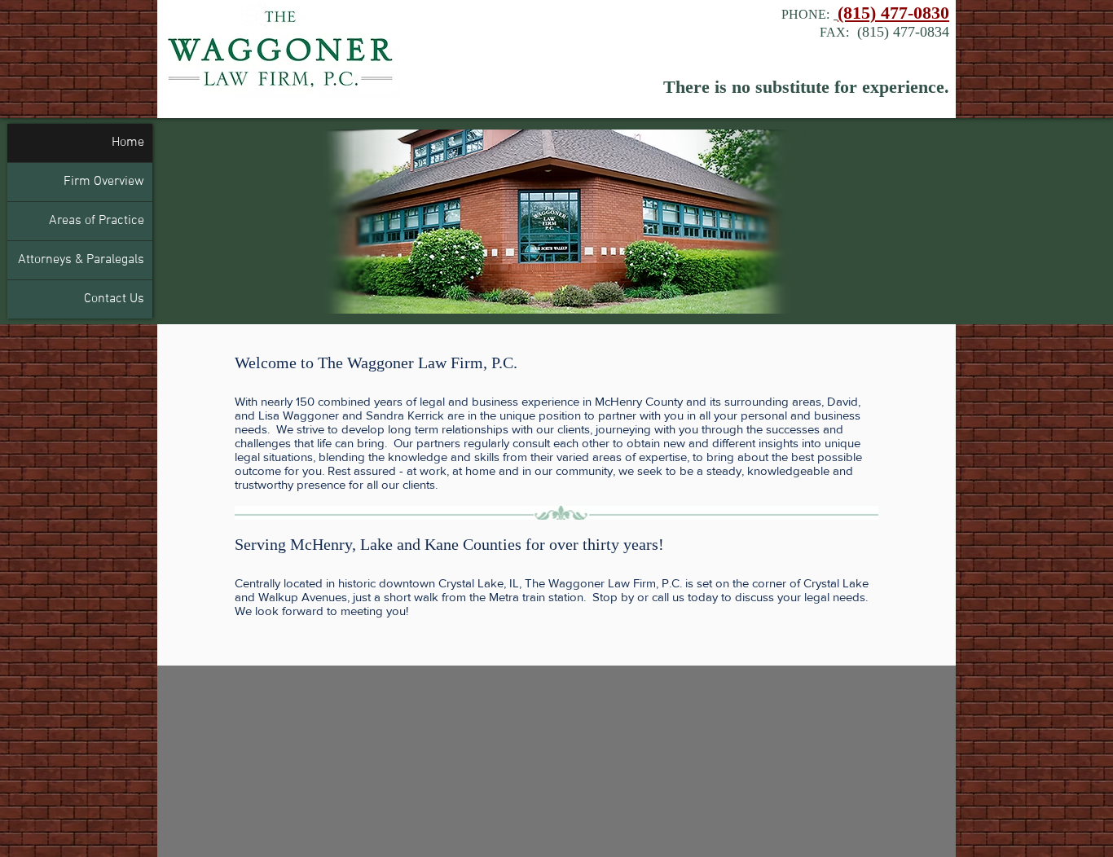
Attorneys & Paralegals (81, 260)
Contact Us (114, 299)
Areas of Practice (96, 221)
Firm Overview (104, 182)
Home (128, 142)
